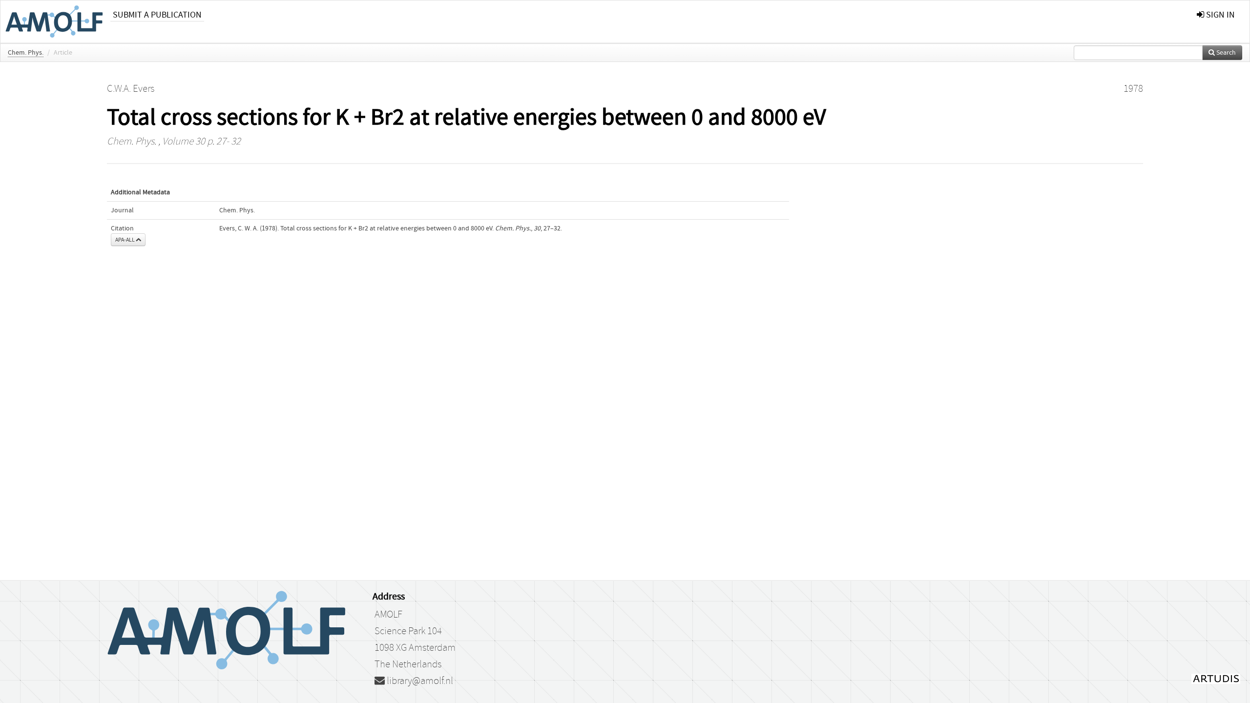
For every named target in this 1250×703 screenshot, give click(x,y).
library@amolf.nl (419, 681)
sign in (1219, 15)
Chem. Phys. (25, 53)
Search (1225, 53)
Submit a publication (157, 15)
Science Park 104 (408, 631)
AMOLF (388, 614)
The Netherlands (408, 664)
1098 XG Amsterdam (415, 648)
